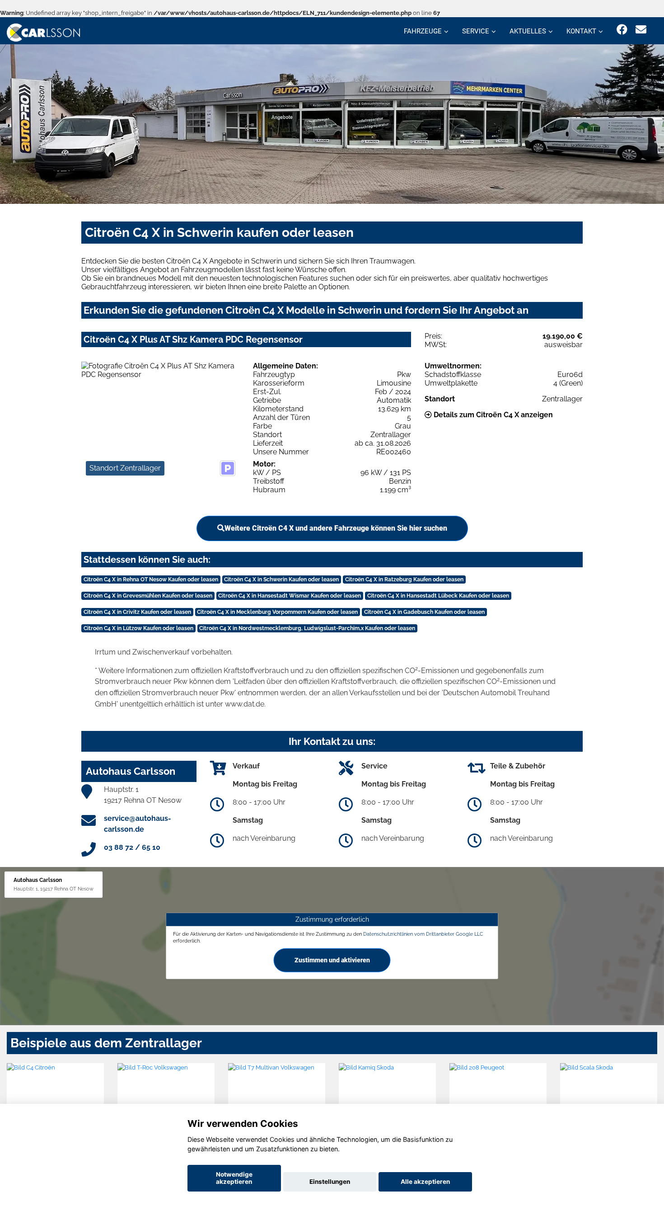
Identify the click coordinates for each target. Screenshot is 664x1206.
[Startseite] (43, 31)
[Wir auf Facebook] (622, 29)
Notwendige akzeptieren (234, 1178)
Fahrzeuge (423, 31)
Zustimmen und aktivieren (332, 960)
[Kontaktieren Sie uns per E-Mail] (641, 29)
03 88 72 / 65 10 (132, 847)
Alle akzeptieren (425, 1181)
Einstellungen (329, 1181)
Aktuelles (528, 31)
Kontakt (581, 31)
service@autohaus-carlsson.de (137, 824)
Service (475, 31)
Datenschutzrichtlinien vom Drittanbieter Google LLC (423, 933)
